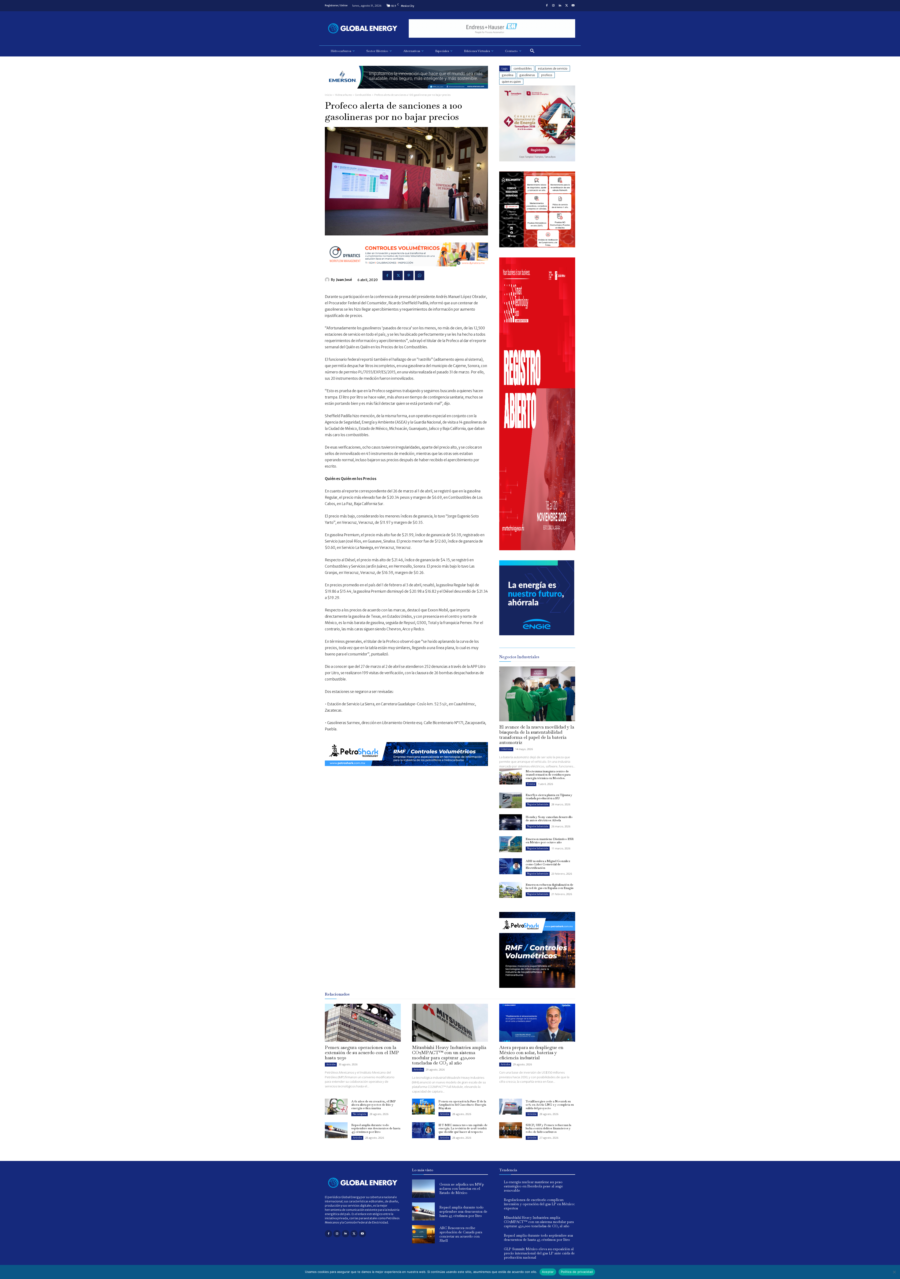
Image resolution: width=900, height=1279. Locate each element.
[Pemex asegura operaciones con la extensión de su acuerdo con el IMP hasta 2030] (363, 1023)
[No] (894, 1272)
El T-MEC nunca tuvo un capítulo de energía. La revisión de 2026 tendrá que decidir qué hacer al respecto (463, 1128)
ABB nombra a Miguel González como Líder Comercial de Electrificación (548, 864)
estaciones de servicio (552, 68)
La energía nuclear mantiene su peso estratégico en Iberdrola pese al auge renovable (533, 1186)
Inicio (328, 95)
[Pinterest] (408, 275)
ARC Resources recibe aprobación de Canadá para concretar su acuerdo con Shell (460, 1234)
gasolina (507, 75)
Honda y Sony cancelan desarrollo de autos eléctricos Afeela (549, 818)
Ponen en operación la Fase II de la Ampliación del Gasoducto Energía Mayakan (462, 1104)
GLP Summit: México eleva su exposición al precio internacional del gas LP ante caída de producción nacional (539, 1253)
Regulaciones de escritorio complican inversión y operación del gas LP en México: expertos (539, 1203)
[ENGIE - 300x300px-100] (536, 634)
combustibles (523, 68)
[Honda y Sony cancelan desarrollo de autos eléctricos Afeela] (510, 822)
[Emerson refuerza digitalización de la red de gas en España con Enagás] (510, 890)
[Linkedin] (560, 6)
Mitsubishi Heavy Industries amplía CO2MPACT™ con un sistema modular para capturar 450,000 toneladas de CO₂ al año (449, 1055)
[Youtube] (573, 6)
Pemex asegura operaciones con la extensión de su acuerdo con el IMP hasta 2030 (362, 1052)
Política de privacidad (577, 1272)
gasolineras (527, 75)
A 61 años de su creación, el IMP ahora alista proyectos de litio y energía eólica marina (373, 1104)
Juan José (344, 280)
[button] (532, 51)
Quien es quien (511, 81)
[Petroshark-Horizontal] (406, 769)
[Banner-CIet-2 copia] (537, 160)
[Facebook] (547, 6)
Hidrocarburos (343, 95)
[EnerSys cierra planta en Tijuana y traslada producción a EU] (510, 800)
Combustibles (363, 95)
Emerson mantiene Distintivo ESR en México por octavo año (550, 840)
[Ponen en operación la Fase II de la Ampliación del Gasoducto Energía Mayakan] (423, 1107)
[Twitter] (566, 6)
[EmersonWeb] (406, 92)
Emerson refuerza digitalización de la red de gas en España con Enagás (550, 886)
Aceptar (548, 1272)
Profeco (546, 75)
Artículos (330, 1064)
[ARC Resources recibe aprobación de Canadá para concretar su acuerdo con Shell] (423, 1234)
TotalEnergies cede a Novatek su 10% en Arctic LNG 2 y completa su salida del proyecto (550, 1104)
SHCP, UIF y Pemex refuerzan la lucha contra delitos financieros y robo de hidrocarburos (548, 1128)
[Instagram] (553, 6)
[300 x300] (537, 246)
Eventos (531, 783)
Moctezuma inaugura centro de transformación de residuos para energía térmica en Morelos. (548, 774)
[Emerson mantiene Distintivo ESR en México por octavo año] (510, 844)
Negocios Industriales (537, 804)
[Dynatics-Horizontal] (406, 270)
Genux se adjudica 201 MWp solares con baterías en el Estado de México (461, 1188)
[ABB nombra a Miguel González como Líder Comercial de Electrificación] (510, 866)
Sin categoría (359, 1113)
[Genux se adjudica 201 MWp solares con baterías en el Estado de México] (423, 1188)
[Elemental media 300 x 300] (537, 549)
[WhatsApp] (419, 275)
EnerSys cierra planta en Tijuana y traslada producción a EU (549, 796)
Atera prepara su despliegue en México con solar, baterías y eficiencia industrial (531, 1052)
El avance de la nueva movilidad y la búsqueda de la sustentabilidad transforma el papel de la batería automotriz (536, 734)
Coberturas (506, 749)
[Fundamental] (492, 28)
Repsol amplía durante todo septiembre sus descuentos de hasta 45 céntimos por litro (375, 1128)
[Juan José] (328, 279)
